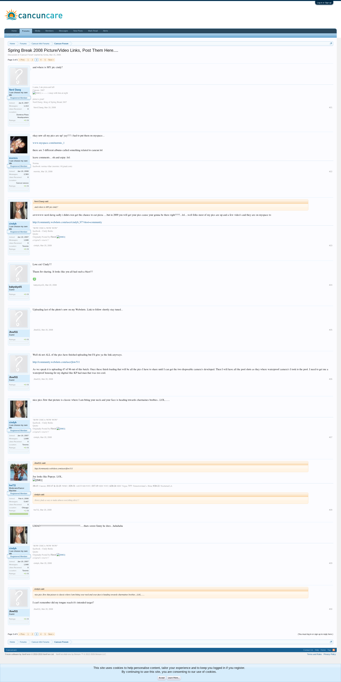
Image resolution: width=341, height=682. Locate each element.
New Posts (78, 31)
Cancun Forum (26, 55)
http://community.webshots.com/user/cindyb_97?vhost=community (67, 222)
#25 (330, 330)
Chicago (25, 508)
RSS (333, 650)
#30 (330, 609)
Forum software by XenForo (29, 654)
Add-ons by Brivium (81, 654)
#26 (330, 379)
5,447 (26, 502)
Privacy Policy (330, 654)
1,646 (26, 240)
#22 (330, 171)
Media (37, 31)
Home (14, 31)
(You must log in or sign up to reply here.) (315, 634)
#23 (330, 245)
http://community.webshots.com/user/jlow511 (56, 362)
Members (49, 31)
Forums (25, 31)
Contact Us (308, 650)
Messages (63, 31)
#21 (330, 107)
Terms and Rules (314, 654)
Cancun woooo (22, 183)
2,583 (26, 174)
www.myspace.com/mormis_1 (48, 142)
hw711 (12, 485)
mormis (13, 158)
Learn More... (174, 678)
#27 (330, 437)
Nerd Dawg (15, 89)
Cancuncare (11, 650)
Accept (162, 678)
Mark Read (93, 31)
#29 (330, 563)
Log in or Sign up (324, 3)
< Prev (22, 60)
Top (329, 650)
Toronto (25, 246)
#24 (330, 285)
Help (317, 650)
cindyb (13, 223)
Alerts (105, 31)
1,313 (26, 106)
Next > (51, 60)
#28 (330, 510)
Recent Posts (13, 35)
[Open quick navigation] (331, 43)
